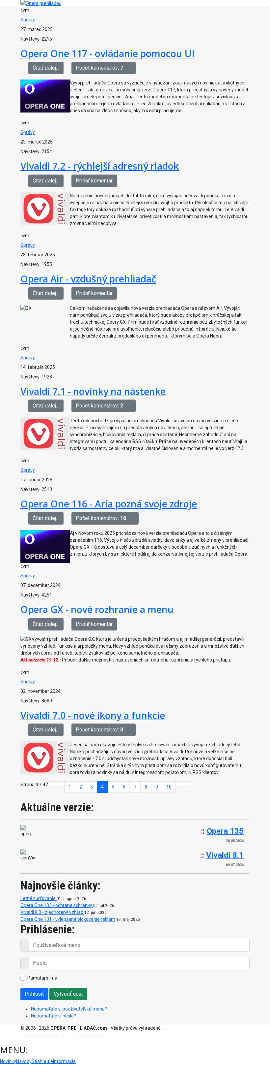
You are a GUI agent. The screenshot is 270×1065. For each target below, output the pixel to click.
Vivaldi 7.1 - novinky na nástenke (93, 391)
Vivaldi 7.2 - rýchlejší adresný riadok (99, 165)
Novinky (8, 1061)
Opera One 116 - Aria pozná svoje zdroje (108, 503)
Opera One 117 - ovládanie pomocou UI (107, 53)
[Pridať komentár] (131, 68)
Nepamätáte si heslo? (53, 1015)
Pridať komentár (94, 181)
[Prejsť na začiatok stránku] (52, 783)
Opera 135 (225, 831)
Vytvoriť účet (68, 994)
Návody (24, 1061)
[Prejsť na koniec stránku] (188, 783)
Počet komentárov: (99, 68)
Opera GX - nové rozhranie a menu (97, 609)
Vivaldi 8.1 (225, 855)
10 (169, 787)
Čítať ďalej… (46, 68)
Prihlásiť (34, 994)
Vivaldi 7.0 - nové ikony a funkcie (92, 715)
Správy (27, 19)
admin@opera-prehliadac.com (53, 1042)
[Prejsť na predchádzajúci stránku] (60, 783)
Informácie (64, 1061)
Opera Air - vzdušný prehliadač (88, 278)
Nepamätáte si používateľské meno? (69, 1009)
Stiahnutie (42, 1061)
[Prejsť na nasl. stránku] (180, 783)
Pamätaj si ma (42, 978)
